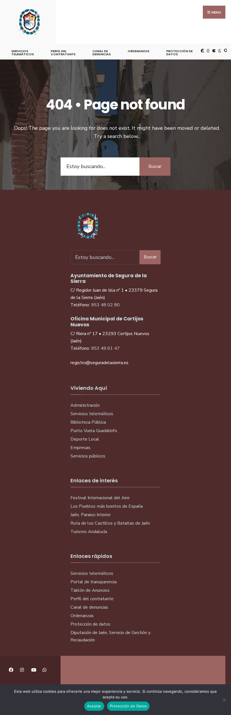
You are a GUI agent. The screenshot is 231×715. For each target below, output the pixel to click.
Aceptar (94, 706)
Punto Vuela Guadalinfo (93, 431)
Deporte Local (84, 439)
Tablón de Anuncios (90, 590)
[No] (224, 700)
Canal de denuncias (101, 52)
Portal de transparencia (93, 582)
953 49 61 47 (105, 348)
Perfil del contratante (92, 599)
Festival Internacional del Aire (100, 498)
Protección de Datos (179, 52)
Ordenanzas (138, 51)
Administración (85, 405)
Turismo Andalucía (88, 532)
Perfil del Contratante (63, 52)
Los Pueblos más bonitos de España (106, 506)
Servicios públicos (87, 456)
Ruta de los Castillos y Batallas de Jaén (110, 523)
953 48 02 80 (105, 305)
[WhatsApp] (219, 51)
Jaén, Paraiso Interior (90, 515)
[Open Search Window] (225, 51)
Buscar (154, 166)
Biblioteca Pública (88, 422)
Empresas (80, 448)
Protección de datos (90, 624)
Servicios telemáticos (22, 52)
